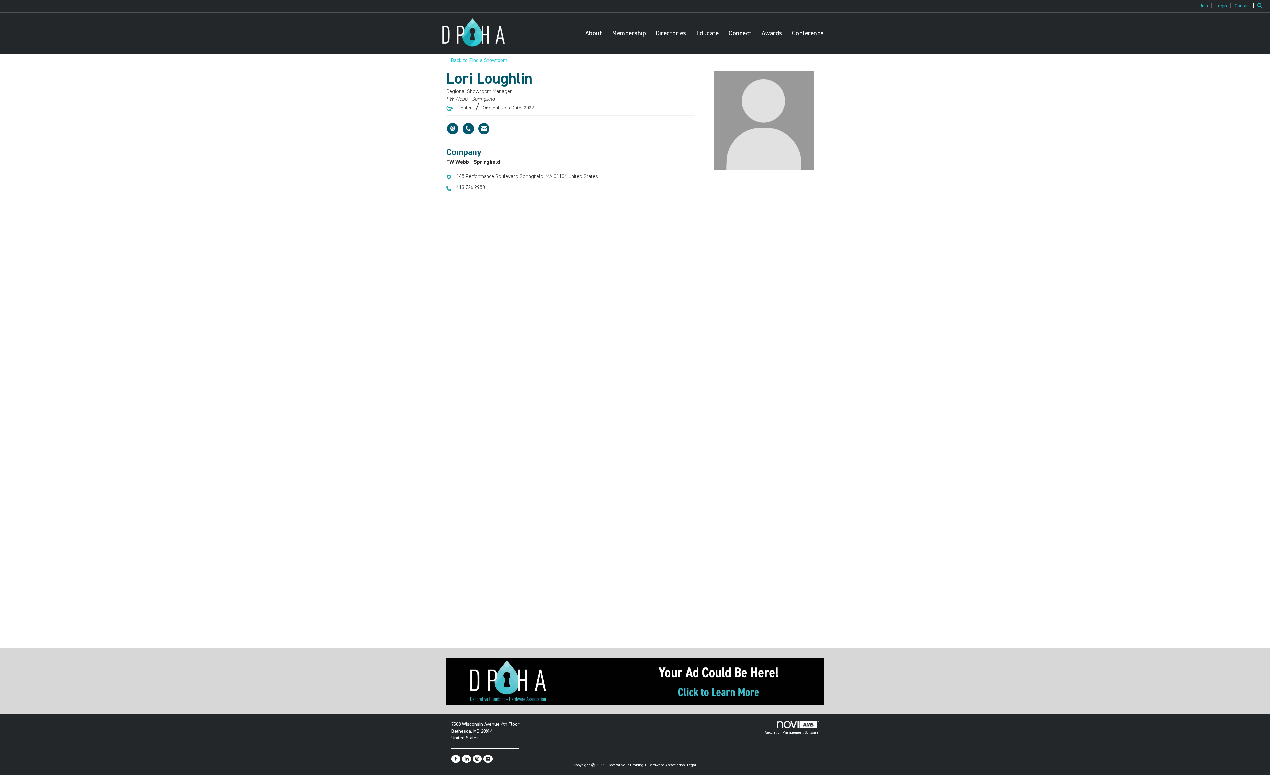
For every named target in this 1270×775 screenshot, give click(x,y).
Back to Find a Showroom (478, 60)
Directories (671, 33)
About (593, 33)
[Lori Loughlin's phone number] (468, 128)
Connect (740, 33)
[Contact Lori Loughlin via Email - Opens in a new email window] (484, 128)
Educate (707, 33)
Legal (691, 765)
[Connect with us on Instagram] (477, 759)
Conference (808, 33)
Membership (629, 33)
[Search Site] (1261, 6)
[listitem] (1207, 6)
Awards (772, 33)
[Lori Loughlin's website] (452, 128)
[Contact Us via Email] (488, 759)
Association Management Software (792, 732)
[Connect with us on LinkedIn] (466, 759)
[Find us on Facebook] (455, 759)
